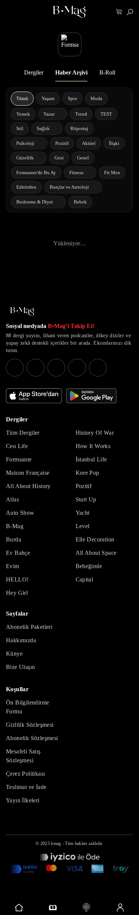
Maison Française (27, 473)
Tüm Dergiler (23, 433)
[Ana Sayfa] (22, 311)
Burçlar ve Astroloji (69, 187)
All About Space (96, 553)
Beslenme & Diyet (34, 202)
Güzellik (25, 157)
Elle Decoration (95, 539)
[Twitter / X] (56, 368)
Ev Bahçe (18, 553)
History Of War (95, 433)
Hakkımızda (21, 640)
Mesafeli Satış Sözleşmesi (23, 755)
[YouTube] (35, 368)
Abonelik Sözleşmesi (32, 738)
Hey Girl (17, 593)
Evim (12, 566)
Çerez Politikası (25, 773)
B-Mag (14, 526)
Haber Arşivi (71, 72)
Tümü (22, 98)
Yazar (48, 114)
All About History (28, 486)
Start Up (86, 499)
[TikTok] (98, 368)
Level (83, 526)
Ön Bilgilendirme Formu (27, 707)
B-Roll (107, 72)
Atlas (12, 499)
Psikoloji (25, 143)
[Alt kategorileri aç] (59, 113)
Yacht (83, 513)
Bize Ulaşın (20, 667)
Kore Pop (87, 473)
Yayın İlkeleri (23, 800)
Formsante (19, 459)
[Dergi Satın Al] (53, 907)
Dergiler (33, 72)
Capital (84, 579)
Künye (14, 653)
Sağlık (43, 128)
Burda (13, 539)
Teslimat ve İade (26, 787)
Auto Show (20, 513)
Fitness (76, 172)
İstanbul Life (91, 459)
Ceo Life (17, 446)
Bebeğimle (89, 566)
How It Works (93, 446)
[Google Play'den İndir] (91, 395)
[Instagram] (15, 368)
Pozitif (84, 486)
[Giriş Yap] (120, 907)
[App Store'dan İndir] (34, 395)
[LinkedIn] (77, 368)
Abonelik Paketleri (29, 627)
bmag (56, 843)
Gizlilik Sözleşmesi (30, 725)
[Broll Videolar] (86, 907)
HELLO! (17, 579)
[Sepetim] (119, 12)
